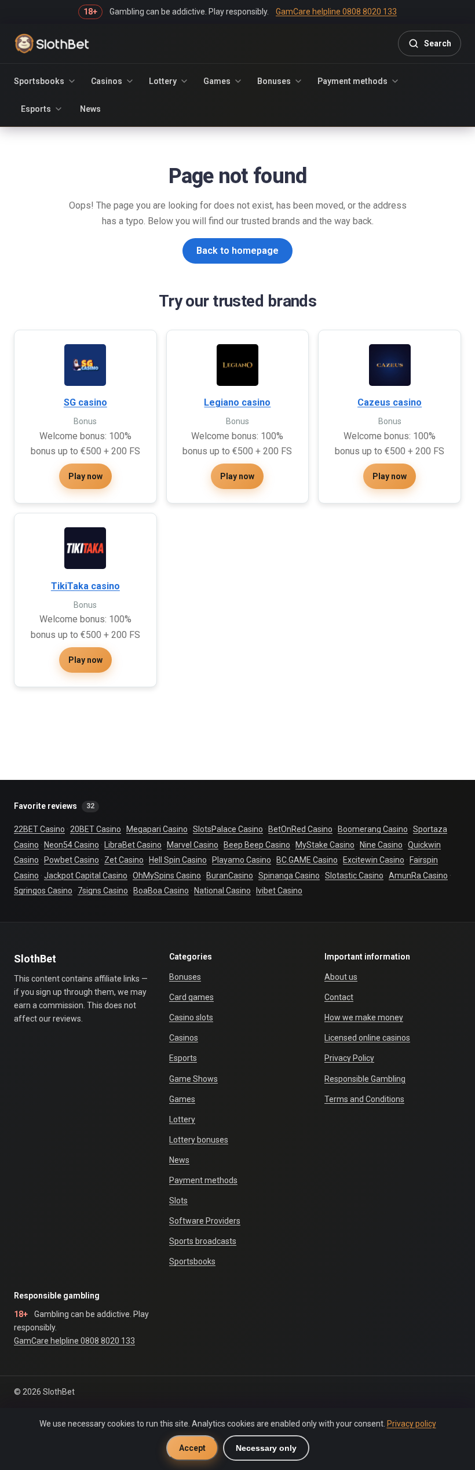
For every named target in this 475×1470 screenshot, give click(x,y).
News (90, 109)
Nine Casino (381, 844)
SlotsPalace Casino (228, 829)
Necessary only (266, 1448)
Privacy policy (411, 1423)
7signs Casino (103, 890)
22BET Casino (39, 829)
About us (340, 977)
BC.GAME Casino (307, 860)
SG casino (85, 402)
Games (217, 81)
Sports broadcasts (202, 1241)
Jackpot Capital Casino (85, 875)
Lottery (163, 81)
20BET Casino (95, 829)
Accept (192, 1448)
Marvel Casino (192, 844)
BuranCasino (229, 875)
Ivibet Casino (279, 890)
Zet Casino (124, 860)
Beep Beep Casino (257, 844)
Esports (36, 109)
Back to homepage (237, 250)
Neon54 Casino (71, 844)
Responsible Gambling (364, 1079)
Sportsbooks (39, 81)
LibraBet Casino (133, 844)
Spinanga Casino (289, 875)
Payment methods (352, 81)
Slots (178, 1200)
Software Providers (204, 1220)
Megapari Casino (157, 829)
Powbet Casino (71, 860)
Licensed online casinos (367, 1037)
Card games (191, 997)
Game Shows (193, 1079)
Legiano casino (237, 402)
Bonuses (274, 81)
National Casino (222, 890)
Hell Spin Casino (178, 860)
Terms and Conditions (364, 1099)
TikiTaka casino (85, 586)
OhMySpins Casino (167, 875)
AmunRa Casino (418, 875)
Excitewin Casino (373, 860)
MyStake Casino (325, 844)
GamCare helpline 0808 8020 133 (74, 1340)
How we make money (363, 1017)
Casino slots (191, 1017)
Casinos (106, 81)
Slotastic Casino (354, 875)
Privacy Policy (349, 1058)
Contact (338, 997)
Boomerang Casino (373, 829)
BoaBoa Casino (161, 890)
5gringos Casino (43, 890)
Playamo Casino (241, 860)
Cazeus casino (389, 402)
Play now (85, 476)
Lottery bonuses (198, 1139)
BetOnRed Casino (300, 829)
